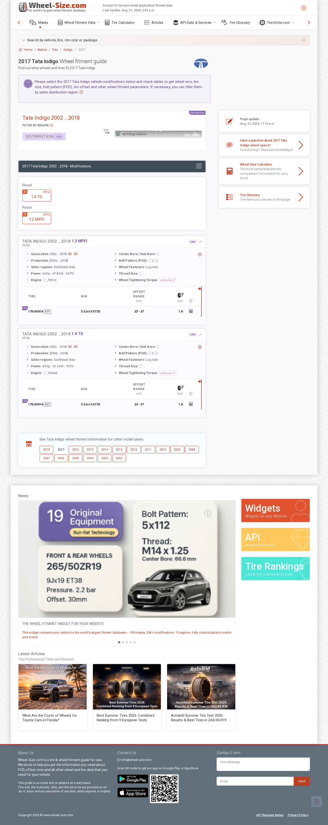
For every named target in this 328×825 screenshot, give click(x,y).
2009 (177, 449)
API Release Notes (270, 815)
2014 (104, 449)
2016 (75, 449)
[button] (164, 40)
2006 (61, 458)
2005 (75, 458)
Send (301, 781)
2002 (119, 458)
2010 (162, 449)
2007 (46, 458)
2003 (104, 458)
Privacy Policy (298, 815)
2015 (90, 449)
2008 (191, 449)
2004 (90, 458)
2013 (119, 449)
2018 (46, 449)
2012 (133, 449)
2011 (148, 449)
